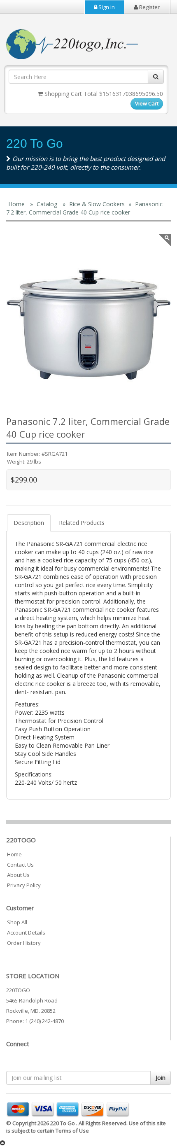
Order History (24, 943)
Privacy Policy (24, 885)
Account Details (26, 932)
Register (149, 7)
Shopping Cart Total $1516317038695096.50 (103, 94)
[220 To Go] (88, 324)
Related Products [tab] (82, 523)
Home (14, 854)
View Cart (146, 103)
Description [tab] (29, 523)
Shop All (17, 922)
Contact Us (20, 864)
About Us (18, 875)
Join (160, 1078)
